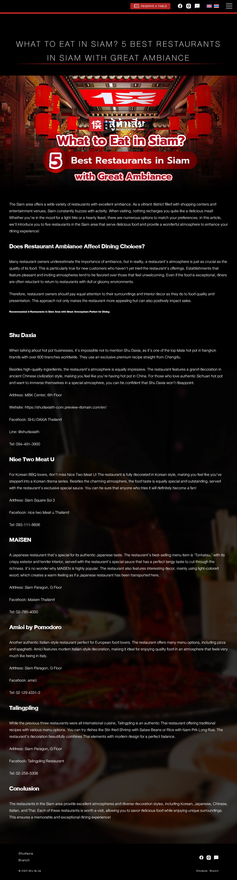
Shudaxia (26, 853)
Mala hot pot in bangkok (196, 350)
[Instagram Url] (188, 6)
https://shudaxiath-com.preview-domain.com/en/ (65, 407)
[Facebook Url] (180, 6)
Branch (24, 860)
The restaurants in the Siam (31, 803)
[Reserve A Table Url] (150, 6)
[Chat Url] (197, 6)
